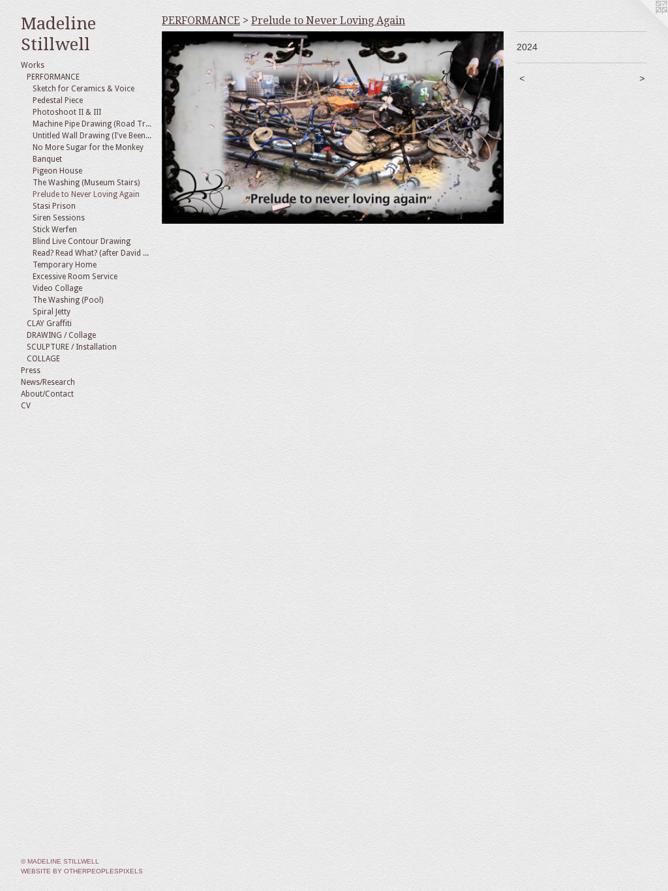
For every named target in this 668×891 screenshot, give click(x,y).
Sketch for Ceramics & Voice (83, 88)
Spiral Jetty (51, 311)
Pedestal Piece (58, 100)
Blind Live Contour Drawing (81, 241)
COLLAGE (43, 358)
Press (30, 370)
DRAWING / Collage (61, 335)
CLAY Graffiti (49, 323)
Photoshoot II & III (67, 112)
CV (26, 405)
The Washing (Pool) (68, 300)
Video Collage (57, 288)
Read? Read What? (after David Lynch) (92, 253)
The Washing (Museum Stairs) (86, 182)
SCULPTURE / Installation (72, 347)
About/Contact (47, 394)
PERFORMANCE (53, 77)
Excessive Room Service (75, 276)
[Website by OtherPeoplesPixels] (642, 26)
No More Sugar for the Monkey (88, 147)
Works (32, 65)
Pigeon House (57, 170)
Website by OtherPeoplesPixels (82, 871)
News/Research (48, 382)
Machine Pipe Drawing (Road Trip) (92, 123)
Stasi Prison (54, 206)
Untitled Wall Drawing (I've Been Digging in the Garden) (92, 135)
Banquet (47, 159)
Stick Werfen (55, 229)
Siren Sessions (59, 217)
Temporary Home (65, 264)
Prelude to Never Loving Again (86, 194)
